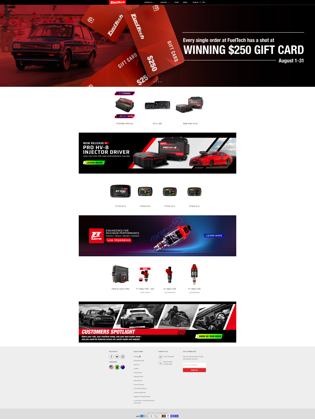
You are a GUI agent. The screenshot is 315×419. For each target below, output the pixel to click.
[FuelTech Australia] (122, 369)
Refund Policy (138, 380)
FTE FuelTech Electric (140, 388)
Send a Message (168, 356)
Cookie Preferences (140, 392)
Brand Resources (139, 360)
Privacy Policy (138, 372)
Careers (136, 368)
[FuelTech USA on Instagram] (123, 356)
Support (164, 2)
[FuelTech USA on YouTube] (117, 356)
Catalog (136, 356)
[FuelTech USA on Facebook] (112, 356)
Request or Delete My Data (142, 396)
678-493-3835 (168, 364)
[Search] (200, 2)
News (185, 2)
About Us (136, 364)
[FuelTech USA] (117, 2)
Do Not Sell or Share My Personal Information (144, 402)
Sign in (195, 2)
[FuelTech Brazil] (117, 369)
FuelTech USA (154, 413)
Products (149, 2)
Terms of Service (139, 384)
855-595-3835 (168, 362)
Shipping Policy (138, 376)
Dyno (177, 2)
